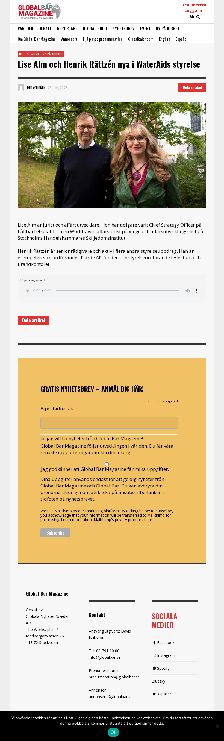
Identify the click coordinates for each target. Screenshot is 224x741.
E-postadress (57, 408)
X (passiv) (165, 693)
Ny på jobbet (167, 28)
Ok (113, 732)
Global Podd (95, 28)
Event (145, 28)
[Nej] (217, 726)
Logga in (193, 10)
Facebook (166, 642)
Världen (25, 28)
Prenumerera (193, 4)
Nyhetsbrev (124, 28)
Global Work (29, 54)
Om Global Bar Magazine (37, 39)
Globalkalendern (141, 39)
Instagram (166, 655)
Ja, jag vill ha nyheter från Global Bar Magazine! (91, 438)
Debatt (45, 28)
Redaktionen (36, 87)
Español (181, 39)
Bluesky (158, 681)
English (164, 39)
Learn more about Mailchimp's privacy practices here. (107, 519)
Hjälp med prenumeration (103, 39)
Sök (190, 16)
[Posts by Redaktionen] (21, 87)
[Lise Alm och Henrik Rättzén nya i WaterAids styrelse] (112, 155)
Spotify (163, 668)
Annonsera (69, 39)
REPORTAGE (67, 28)
